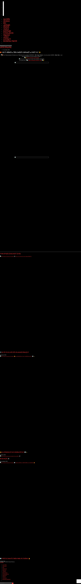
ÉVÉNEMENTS (6, 574)
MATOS (4, 576)
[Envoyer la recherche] (12, 583)
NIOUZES (5, 566)
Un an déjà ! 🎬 (4, 459)
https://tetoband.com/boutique (33, 57)
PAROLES (5, 575)
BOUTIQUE (5, 572)
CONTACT (5, 578)
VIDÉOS (4, 571)
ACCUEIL (5, 564)
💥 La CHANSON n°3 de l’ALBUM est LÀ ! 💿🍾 (13, 452)
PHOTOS (4, 570)
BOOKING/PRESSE (7, 579)
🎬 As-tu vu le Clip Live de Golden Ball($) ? (14, 352)
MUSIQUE (5, 568)
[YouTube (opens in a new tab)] (3, 10)
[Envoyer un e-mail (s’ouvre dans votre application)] (3, 14)
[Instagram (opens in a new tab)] (3, 7)
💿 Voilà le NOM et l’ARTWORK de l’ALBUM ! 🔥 (15, 559)
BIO (3, 567)
